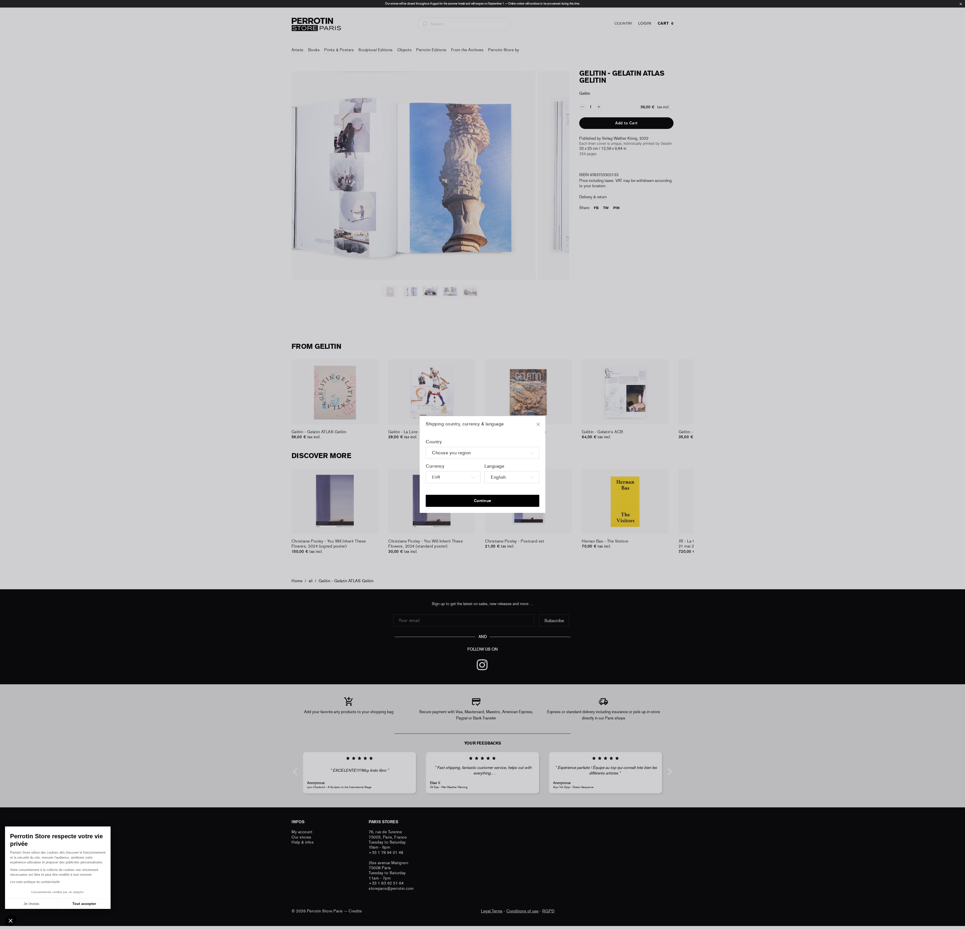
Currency (435, 466)
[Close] (542, 426)
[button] (11, 920)
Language (494, 466)
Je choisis (31, 904)
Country (434, 442)
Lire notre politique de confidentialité (35, 882)
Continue (482, 500)
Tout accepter (84, 904)
